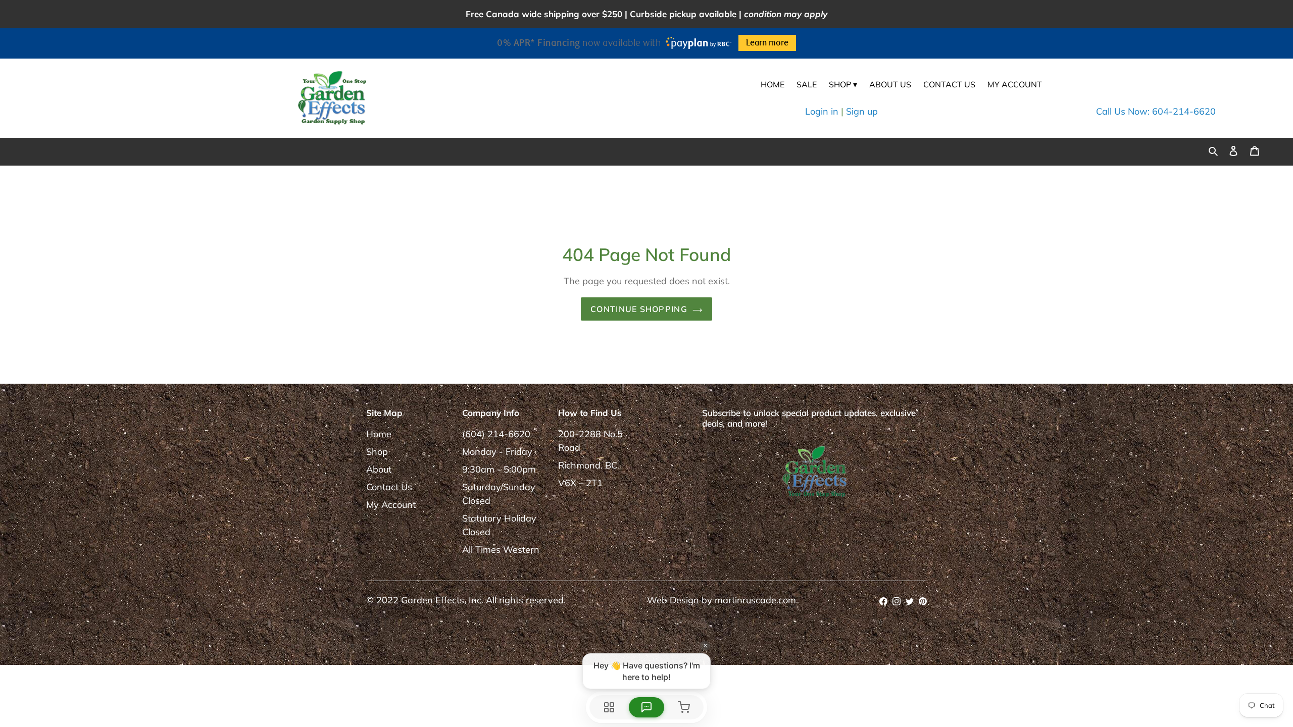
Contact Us (389, 487)
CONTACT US (949, 84)
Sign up (862, 111)
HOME (772, 84)
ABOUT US (890, 84)
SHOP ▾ (843, 84)
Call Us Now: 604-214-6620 (1156, 111)
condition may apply (785, 14)
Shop (377, 451)
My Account (391, 504)
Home (378, 434)
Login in (821, 111)
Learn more (767, 43)
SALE (807, 84)
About (378, 469)
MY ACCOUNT (1014, 84)
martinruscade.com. (756, 600)
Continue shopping (638, 309)
